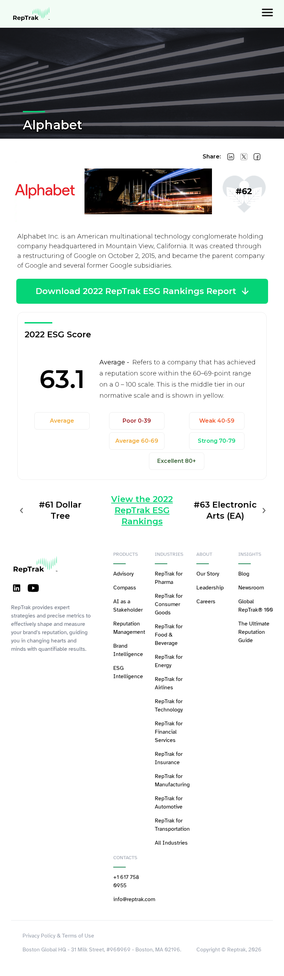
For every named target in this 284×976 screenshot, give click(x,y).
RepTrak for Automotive (169, 802)
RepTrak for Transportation (172, 824)
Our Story (207, 573)
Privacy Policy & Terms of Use (58, 935)
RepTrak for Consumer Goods (169, 604)
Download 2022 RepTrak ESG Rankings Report (136, 291)
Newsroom (251, 587)
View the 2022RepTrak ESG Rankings (142, 510)
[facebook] (257, 157)
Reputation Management (129, 628)
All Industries (171, 842)
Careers (205, 601)
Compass (124, 587)
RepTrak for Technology (169, 705)
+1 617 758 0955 (126, 881)
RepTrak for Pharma (169, 578)
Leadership (210, 587)
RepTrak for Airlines (169, 683)
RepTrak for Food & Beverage (169, 635)
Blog (243, 573)
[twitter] (243, 156)
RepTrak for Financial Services (169, 732)
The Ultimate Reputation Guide (253, 632)
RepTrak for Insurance (169, 758)
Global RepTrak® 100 (255, 605)
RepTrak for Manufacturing (172, 780)
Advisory (123, 573)
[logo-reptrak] (32, 14)
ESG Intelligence (128, 672)
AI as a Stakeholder (128, 605)
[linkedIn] (231, 157)
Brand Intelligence (128, 650)
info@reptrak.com (130, 899)
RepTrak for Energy (169, 661)
